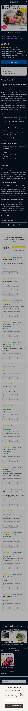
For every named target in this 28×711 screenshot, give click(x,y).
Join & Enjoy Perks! (14, 706)
